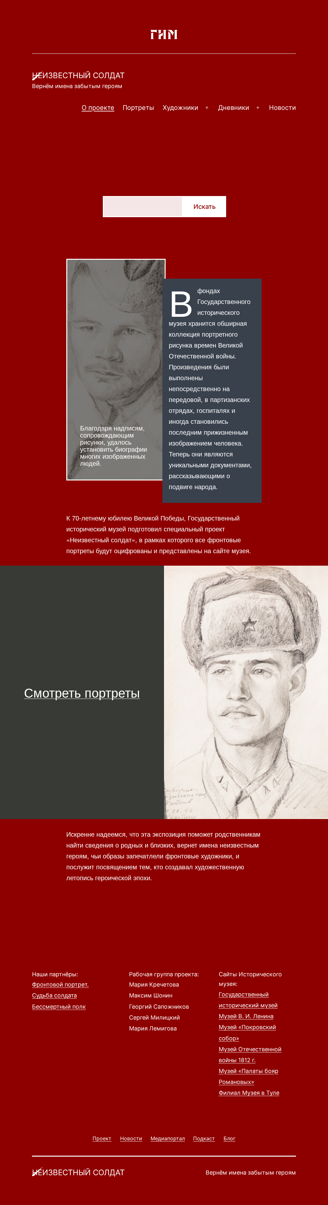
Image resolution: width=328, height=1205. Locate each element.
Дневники (233, 107)
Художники (180, 107)
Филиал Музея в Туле (249, 1092)
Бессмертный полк (59, 1006)
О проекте (98, 107)
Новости (282, 107)
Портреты (138, 107)
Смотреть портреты (82, 692)
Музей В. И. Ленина (246, 1016)
